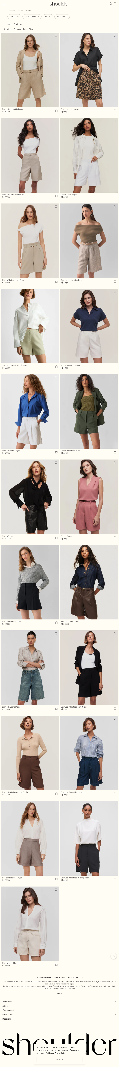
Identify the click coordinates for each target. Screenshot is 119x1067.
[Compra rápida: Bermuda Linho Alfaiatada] (56, 110)
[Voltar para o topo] (114, 956)
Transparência (8, 1010)
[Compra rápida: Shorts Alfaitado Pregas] (114, 366)
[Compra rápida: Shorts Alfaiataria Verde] (114, 452)
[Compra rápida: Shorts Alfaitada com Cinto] (56, 281)
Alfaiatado (8, 29)
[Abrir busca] (111, 3)
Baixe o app (7, 1014)
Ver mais (59, 994)
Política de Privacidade (55, 1053)
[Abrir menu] (4, 4)
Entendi (59, 1059)
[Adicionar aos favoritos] (56, 36)
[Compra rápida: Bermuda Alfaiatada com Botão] (56, 793)
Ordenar (18, 24)
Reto (25, 29)
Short (31, 29)
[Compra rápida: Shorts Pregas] (114, 537)
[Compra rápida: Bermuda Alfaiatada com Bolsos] (114, 708)
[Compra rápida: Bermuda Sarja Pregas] (56, 452)
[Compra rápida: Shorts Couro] (56, 537)
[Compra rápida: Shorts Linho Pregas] (114, 196)
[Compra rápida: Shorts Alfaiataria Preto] (56, 622)
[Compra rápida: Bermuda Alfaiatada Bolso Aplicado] (114, 879)
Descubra (6, 1019)
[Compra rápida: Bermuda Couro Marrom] (114, 622)
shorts (28, 10)
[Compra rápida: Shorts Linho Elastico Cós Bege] (56, 366)
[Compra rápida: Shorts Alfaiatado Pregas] (56, 879)
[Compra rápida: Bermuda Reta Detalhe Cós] (56, 196)
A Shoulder (7, 1001)
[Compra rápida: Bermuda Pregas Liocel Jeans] (114, 793)
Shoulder (11, 10)
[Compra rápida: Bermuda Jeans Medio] (56, 708)
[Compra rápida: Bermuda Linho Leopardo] (114, 110)
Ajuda (5, 1006)
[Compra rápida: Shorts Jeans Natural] (56, 964)
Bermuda (17, 29)
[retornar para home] (59, 4)
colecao (20, 10)
